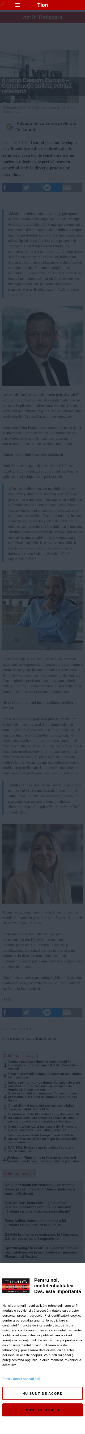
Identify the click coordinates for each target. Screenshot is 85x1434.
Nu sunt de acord (42, 1393)
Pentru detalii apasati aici (21, 1379)
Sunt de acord (42, 1410)
